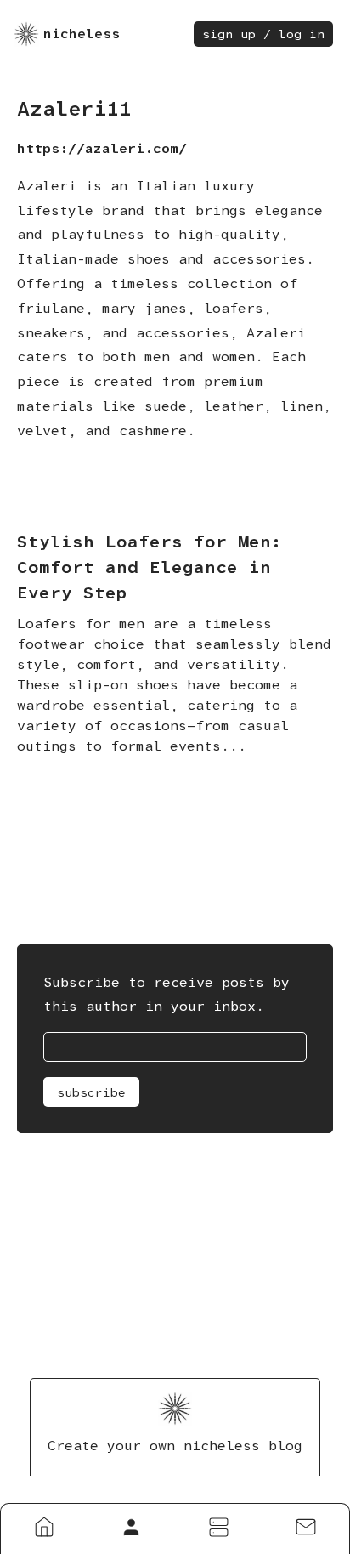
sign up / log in (263, 34)
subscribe (91, 1092)
